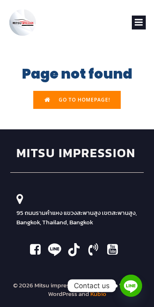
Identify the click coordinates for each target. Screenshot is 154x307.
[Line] (131, 286)
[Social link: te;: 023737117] (96, 249)
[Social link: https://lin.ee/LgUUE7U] (57, 249)
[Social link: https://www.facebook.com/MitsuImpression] (38, 249)
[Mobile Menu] (139, 22)
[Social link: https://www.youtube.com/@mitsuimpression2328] (77, 249)
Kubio (98, 293)
